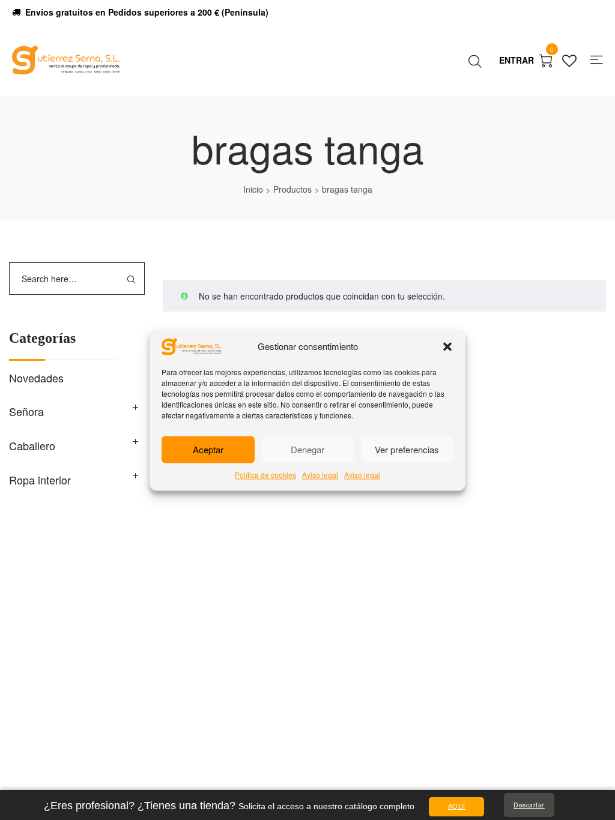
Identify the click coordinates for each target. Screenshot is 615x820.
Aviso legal (320, 475)
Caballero (32, 445)
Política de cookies (265, 475)
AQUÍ (456, 806)
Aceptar (208, 449)
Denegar (307, 449)
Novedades (36, 377)
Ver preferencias (407, 449)
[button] (447, 347)
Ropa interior (40, 479)
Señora (26, 411)
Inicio (253, 189)
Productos (292, 189)
